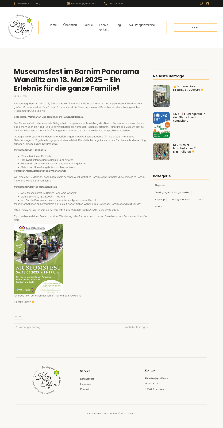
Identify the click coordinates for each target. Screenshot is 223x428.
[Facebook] (207, 3)
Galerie (88, 25)
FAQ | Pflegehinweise (141, 25)
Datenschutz (87, 378)
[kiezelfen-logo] (20, 27)
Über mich (70, 25)
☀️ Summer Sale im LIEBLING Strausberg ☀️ (188, 88)
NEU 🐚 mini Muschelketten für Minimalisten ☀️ (185, 148)
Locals (103, 25)
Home (53, 25)
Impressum (86, 383)
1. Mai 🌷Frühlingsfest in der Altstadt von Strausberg (189, 117)
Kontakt (103, 29)
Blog (118, 25)
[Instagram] (201, 3)
